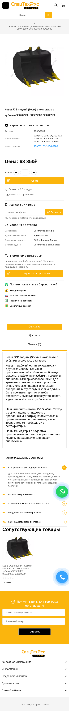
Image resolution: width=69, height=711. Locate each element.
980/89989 (39, 146)
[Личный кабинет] (55, 5)
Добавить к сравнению (21, 194)
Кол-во (8, 172)
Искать (48, 15)
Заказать (56, 212)
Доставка (34, 335)
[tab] (34, 467)
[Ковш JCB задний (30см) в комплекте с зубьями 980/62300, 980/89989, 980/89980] (34, 66)
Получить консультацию (36, 273)
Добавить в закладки (20, 189)
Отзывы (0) (34, 344)
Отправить (35, 632)
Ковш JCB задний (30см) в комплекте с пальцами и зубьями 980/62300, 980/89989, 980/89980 (17, 569)
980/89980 (52, 146)
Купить (35, 180)
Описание (34, 326)
